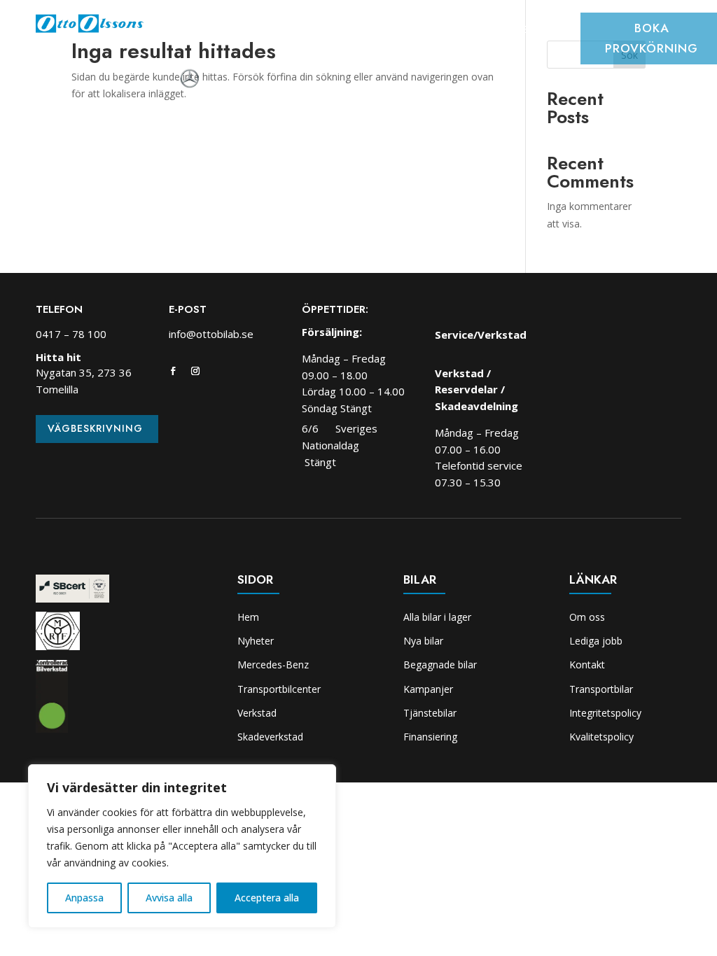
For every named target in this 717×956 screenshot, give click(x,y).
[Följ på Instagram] (195, 371)
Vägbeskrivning (95, 428)
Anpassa (84, 897)
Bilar (283, 30)
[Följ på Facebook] (173, 371)
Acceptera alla (267, 897)
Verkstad (458, 30)
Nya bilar (423, 640)
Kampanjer (428, 689)
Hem (185, 30)
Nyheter (233, 30)
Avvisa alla (169, 897)
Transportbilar (601, 689)
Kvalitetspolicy (601, 736)
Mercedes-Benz (273, 664)
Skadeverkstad (538, 30)
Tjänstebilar (430, 712)
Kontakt (587, 664)
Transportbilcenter (365, 30)
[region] (182, 846)
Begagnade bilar (440, 664)
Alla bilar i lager (437, 617)
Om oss (376, 51)
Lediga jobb (595, 640)
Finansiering (430, 736)
